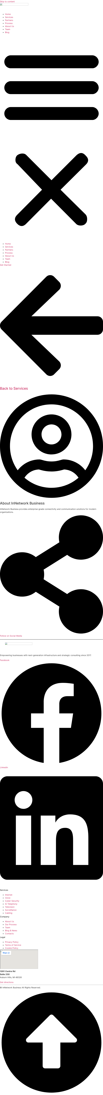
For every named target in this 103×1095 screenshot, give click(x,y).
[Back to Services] (51, 384)
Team (7, 29)
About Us (9, 26)
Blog (7, 32)
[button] (51, 138)
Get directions (6, 982)
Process (9, 23)
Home (8, 14)
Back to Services (14, 388)
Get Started (5, 265)
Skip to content (7, 1)
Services (9, 17)
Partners (9, 20)
